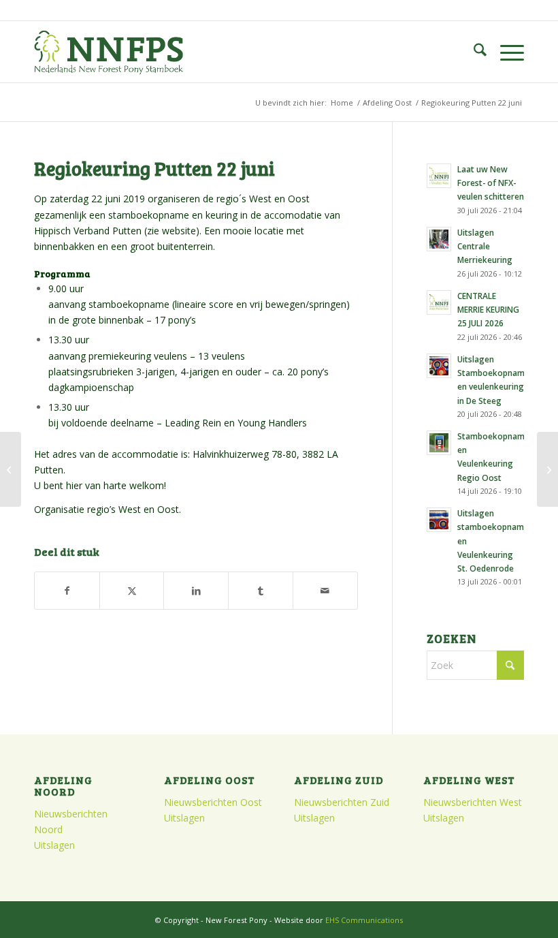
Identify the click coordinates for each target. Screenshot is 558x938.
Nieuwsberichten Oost (213, 802)
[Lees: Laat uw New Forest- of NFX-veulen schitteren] (439, 175)
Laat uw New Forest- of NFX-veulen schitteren (490, 182)
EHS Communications (364, 920)
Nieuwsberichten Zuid (341, 802)
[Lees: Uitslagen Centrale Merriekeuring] (439, 239)
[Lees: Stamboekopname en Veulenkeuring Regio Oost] (439, 443)
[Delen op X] (132, 590)
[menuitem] (473, 51)
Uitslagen (54, 845)
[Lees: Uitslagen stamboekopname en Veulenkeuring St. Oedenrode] (439, 519)
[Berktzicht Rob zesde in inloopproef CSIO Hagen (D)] (547, 469)
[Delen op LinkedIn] (196, 590)
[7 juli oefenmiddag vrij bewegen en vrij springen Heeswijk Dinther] (10, 469)
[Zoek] (473, 51)
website (179, 230)
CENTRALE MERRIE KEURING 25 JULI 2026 (488, 309)
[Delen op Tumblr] (261, 590)
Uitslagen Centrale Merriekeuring (484, 246)
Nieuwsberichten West (472, 802)
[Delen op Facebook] (67, 590)
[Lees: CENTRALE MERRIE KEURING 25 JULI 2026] (439, 302)
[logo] (108, 51)
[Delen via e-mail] (325, 590)
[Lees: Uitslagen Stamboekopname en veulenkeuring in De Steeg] (439, 366)
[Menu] (505, 51)
